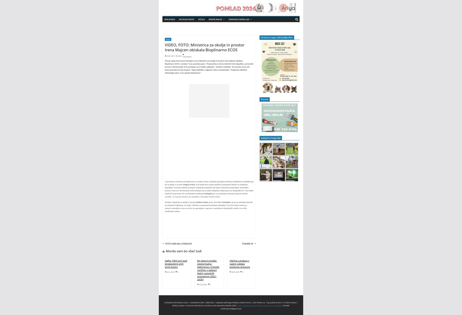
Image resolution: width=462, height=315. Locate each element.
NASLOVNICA (169, 19)
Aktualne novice (186, 19)
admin (179, 56)
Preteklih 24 (247, 243)
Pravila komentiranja (246, 305)
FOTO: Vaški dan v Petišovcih (178, 243)
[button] (223, 19)
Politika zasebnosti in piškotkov (268, 305)
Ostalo (201, 19)
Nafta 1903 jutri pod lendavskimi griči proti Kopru (176, 264)
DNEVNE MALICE (215, 19)
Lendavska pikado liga (239, 19)
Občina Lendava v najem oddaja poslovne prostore (240, 264)
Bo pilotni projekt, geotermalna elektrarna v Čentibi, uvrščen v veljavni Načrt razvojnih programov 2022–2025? (208, 270)
